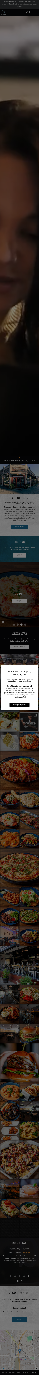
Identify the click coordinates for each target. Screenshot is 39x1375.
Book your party (19, 705)
